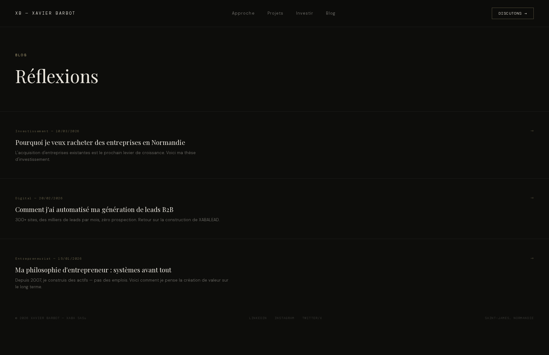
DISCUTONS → (512, 13)
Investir (304, 13)
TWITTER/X (312, 318)
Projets (275, 13)
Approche (243, 13)
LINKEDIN (258, 318)
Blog (331, 13)
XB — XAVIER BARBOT (45, 13)
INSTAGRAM (284, 318)
